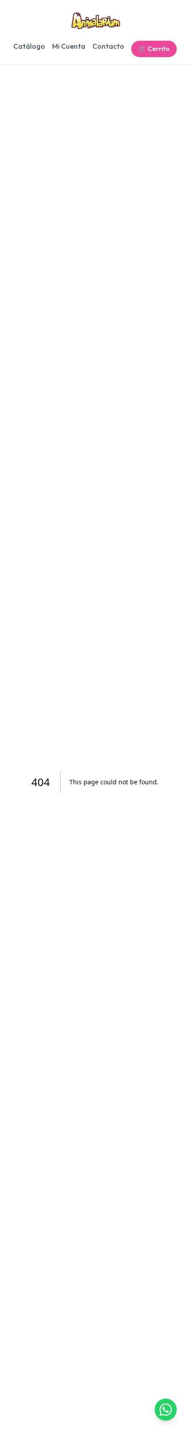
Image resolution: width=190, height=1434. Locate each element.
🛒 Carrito (154, 49)
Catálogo (29, 46)
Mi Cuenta (68, 46)
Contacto (108, 46)
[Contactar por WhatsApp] (166, 1410)
